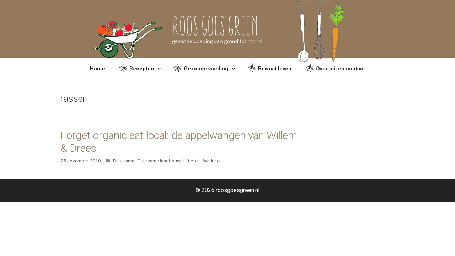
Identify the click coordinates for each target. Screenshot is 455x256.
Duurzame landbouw (159, 161)
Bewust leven (274, 68)
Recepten (141, 68)
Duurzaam (123, 161)
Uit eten (191, 161)
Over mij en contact (340, 68)
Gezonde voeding (206, 68)
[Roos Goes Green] (228, 28)
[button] (160, 68)
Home (97, 68)
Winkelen (212, 161)
